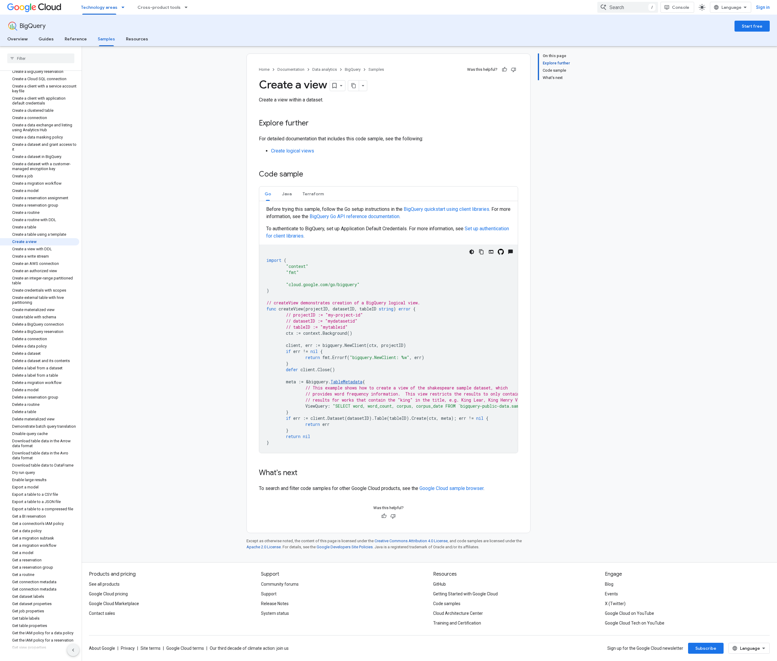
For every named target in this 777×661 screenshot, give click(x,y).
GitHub (439, 584)
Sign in (763, 7)
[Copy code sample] (481, 252)
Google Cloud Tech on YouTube (634, 623)
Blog (609, 584)
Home (264, 69)
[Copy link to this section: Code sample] (309, 174)
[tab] (268, 194)
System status (275, 613)
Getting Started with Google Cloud (465, 593)
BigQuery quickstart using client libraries (446, 209)
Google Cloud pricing (108, 593)
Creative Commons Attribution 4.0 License (411, 541)
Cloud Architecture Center (458, 613)
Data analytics (324, 69)
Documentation (290, 69)
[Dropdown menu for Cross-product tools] (188, 7)
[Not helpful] (513, 69)
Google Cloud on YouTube (629, 613)
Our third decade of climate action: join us (249, 648)
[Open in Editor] (491, 252)
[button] (268, 194)
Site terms (151, 648)
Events (611, 593)
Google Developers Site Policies (345, 547)
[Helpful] (504, 69)
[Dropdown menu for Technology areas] (124, 7)
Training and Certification (457, 623)
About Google (102, 648)
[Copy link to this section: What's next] (303, 473)
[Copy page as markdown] (353, 85)
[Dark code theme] (472, 252)
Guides (46, 39)
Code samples (446, 603)
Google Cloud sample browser (451, 488)
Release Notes (275, 603)
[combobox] (627, 7)
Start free (752, 26)
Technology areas (99, 7)
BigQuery (32, 26)
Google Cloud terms (185, 648)
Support (269, 593)
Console (680, 7)
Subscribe (705, 648)
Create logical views (292, 151)
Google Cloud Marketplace (114, 603)
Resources (137, 39)
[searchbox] (40, 58)
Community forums (280, 584)
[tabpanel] (388, 329)
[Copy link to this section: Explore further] (315, 123)
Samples (106, 39)
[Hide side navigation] (73, 650)
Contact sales (102, 613)
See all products (104, 584)
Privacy (128, 648)
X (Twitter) (615, 603)
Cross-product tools (159, 7)
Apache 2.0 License (263, 547)
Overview (17, 39)
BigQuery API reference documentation (354, 216)
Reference (76, 39)
